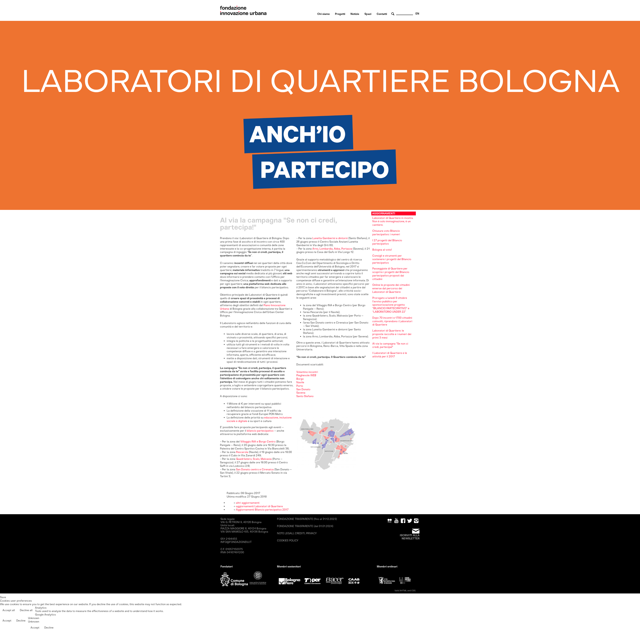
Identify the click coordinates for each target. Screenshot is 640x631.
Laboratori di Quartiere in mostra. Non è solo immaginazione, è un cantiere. (392, 221)
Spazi (367, 14)
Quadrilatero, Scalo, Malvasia (254, 458)
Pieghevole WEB (306, 375)
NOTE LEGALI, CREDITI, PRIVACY (297, 533)
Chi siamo (323, 14)
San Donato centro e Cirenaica (255, 469)
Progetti (340, 14)
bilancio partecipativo (260, 430)
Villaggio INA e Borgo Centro (258, 441)
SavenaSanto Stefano (305, 394)
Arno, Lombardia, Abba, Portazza (332, 248)
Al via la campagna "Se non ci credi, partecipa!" (390, 345)
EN (417, 13)
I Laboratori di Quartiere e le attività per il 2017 (389, 354)
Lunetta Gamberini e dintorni (330, 238)
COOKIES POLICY (287, 540)
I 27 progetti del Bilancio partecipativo (387, 242)
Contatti (382, 14)
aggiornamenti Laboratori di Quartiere (259, 506)
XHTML (403, 590)
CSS (413, 590)
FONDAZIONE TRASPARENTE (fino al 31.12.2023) (307, 519)
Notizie (354, 14)
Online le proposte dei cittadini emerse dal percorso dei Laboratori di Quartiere (391, 288)
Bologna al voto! (382, 249)
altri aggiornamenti (247, 502)
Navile (300, 382)
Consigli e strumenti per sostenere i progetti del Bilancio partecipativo (391, 259)
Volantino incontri (307, 372)
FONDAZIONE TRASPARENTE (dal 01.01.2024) (305, 526)
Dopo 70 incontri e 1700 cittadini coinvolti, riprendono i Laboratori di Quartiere (392, 321)
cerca (393, 14)
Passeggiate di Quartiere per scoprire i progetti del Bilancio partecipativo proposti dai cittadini (390, 273)
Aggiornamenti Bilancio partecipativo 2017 (261, 509)
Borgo (300, 378)
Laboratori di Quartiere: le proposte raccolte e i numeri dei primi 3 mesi (391, 334)
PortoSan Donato (303, 387)
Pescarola (242, 452)
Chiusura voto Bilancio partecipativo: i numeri (386, 232)
